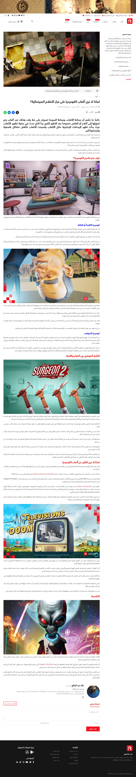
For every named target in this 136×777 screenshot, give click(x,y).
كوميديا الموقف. (123, 66)
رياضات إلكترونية (77, 22)
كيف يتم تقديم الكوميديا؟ (123, 57)
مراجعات (105, 22)
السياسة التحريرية (73, 763)
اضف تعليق (92, 729)
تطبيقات (95, 21)
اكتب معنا (56, 760)
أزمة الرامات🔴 (86, 15)
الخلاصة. (128, 79)
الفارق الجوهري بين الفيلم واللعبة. (121, 70)
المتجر (66, 21)
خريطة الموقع (74, 757)
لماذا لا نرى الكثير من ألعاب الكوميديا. (120, 75)
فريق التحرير (56, 751)
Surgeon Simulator (46, 664)
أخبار (122, 22)
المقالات (88, 91)
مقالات (114, 22)
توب (88, 21)
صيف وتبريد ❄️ (96, 15)
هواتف (76, 760)
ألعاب (96, 97)
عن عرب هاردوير (73, 751)
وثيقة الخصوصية (54, 754)
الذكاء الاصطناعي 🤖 (121, 15)
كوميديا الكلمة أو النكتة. (121, 62)
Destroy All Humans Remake (43, 474)
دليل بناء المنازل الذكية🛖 (108, 15)
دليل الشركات (55, 757)
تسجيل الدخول (12, 22)
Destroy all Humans (84, 486)
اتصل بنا (75, 754)
